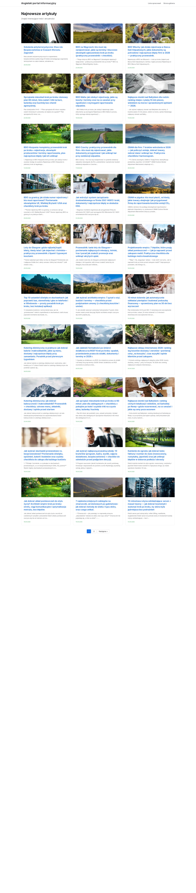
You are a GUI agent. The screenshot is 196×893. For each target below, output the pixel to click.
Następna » (103, 531)
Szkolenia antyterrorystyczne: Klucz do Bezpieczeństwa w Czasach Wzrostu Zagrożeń (43, 50)
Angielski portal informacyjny (38, 3)
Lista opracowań (154, 3)
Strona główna (169, 3)
